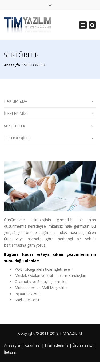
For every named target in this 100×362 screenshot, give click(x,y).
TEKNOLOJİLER (17, 138)
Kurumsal (32, 345)
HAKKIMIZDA (15, 101)
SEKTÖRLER (14, 125)
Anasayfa (12, 64)
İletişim (10, 352)
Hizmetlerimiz (56, 345)
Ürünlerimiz (82, 345)
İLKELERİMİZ (15, 113)
